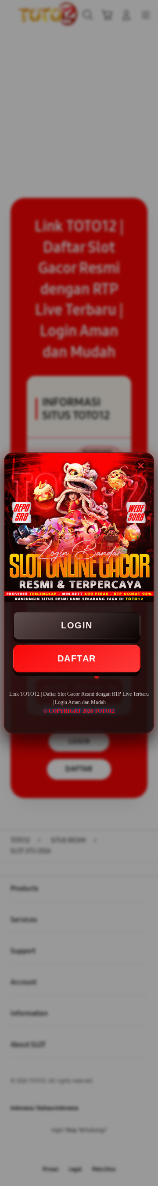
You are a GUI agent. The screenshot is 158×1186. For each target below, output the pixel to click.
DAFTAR (76, 658)
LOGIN (77, 625)
